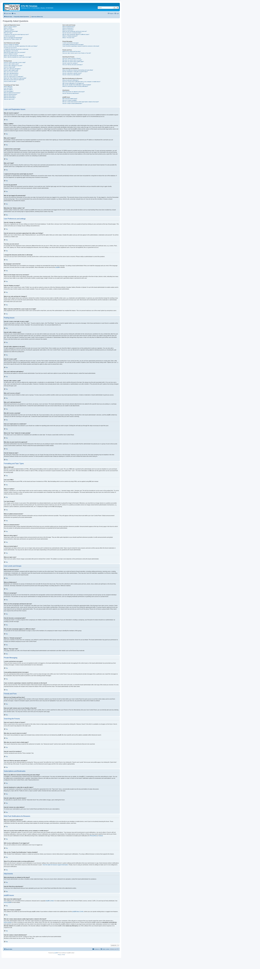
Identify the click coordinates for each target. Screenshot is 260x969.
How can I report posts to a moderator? (13, 76)
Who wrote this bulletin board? (69, 98)
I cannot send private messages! (70, 43)
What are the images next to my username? (14, 52)
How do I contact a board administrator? (72, 103)
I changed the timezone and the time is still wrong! (16, 49)
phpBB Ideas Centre (77, 911)
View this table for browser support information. (55, 865)
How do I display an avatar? (11, 53)
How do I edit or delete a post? (11, 64)
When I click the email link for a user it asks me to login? (17, 57)
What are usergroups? (68, 29)
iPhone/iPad (93, 835)
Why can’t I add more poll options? (12, 68)
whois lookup (7, 922)
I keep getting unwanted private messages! (73, 44)
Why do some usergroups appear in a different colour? (75, 34)
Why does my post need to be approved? (14, 79)
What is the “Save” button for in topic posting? (15, 78)
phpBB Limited (50, 900)
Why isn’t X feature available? (69, 100)
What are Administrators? (68, 26)
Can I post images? (8, 91)
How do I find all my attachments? (70, 93)
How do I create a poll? (9, 67)
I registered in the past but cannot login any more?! (16, 34)
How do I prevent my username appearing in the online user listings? (20, 46)
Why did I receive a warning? (11, 75)
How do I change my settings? (11, 44)
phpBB (57, 267)
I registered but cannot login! (11, 31)
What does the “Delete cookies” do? (13, 39)
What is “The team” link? (68, 37)
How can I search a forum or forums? (71, 58)
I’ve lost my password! (9, 36)
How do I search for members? (70, 63)
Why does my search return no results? (72, 60)
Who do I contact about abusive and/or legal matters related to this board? (80, 101)
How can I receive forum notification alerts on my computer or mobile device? (81, 81)
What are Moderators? (68, 28)
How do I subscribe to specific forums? (72, 73)
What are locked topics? (10, 97)
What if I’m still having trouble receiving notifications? (75, 86)
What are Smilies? (8, 89)
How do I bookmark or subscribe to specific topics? (75, 71)
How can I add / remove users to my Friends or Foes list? (76, 53)
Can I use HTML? (8, 88)
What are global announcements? (12, 92)
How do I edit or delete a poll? (11, 70)
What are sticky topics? (9, 96)
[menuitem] (14, 13)
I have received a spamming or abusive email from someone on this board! (80, 46)
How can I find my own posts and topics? (72, 64)
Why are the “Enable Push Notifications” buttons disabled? (76, 84)
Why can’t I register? (9, 29)
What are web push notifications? (70, 80)
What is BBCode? (8, 86)
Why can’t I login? (8, 32)
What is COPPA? (8, 28)
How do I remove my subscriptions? (71, 74)
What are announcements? (10, 94)
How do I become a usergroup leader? (71, 32)
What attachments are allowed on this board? (73, 91)
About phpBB (7, 902)
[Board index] (12, 7)
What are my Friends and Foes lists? (71, 51)
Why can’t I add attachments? (11, 73)
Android (100, 835)
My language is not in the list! (11, 50)
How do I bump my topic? (10, 81)
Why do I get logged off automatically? (13, 37)
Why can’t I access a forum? (11, 71)
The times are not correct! (10, 47)
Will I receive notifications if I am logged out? (73, 83)
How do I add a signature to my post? (13, 65)
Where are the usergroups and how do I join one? (74, 31)
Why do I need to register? (10, 26)
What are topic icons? (9, 99)
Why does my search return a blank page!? (73, 61)
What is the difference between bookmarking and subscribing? (77, 70)
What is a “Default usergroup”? (70, 36)
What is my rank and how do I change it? (14, 55)
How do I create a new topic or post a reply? (15, 62)
